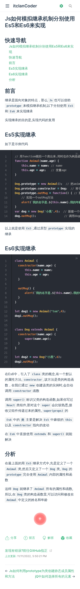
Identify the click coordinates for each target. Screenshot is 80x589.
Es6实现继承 (18, 74)
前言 (12, 63)
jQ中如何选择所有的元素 (53, 576)
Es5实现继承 (18, 68)
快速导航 (15, 57)
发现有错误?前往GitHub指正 (26, 550)
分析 (12, 80)
